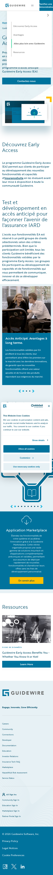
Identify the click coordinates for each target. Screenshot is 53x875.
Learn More (26, 664)
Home (5, 22)
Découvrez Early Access (25, 26)
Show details (38, 440)
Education (6, 750)
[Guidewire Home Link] (23, 692)
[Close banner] (49, 406)
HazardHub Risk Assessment (14, 772)
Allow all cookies (26, 449)
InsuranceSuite (13, 178)
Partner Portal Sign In (11, 816)
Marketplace (7, 767)
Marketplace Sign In (11, 810)
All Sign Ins (11, 794)
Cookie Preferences (13, 855)
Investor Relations (10, 756)
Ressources (19, 52)
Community (7, 729)
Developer (6, 740)
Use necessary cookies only (26, 466)
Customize (25, 458)
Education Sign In (10, 805)
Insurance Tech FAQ (11, 761)
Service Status (8, 778)
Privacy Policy (10, 841)
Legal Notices (10, 848)
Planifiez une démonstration (46, 5)
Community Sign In (10, 799)
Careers (5, 723)
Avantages (18, 34)
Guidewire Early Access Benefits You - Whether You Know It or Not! (25, 654)
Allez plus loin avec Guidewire (29, 43)
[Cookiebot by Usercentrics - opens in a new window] (32, 406)
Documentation (9, 745)
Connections (8, 734)
